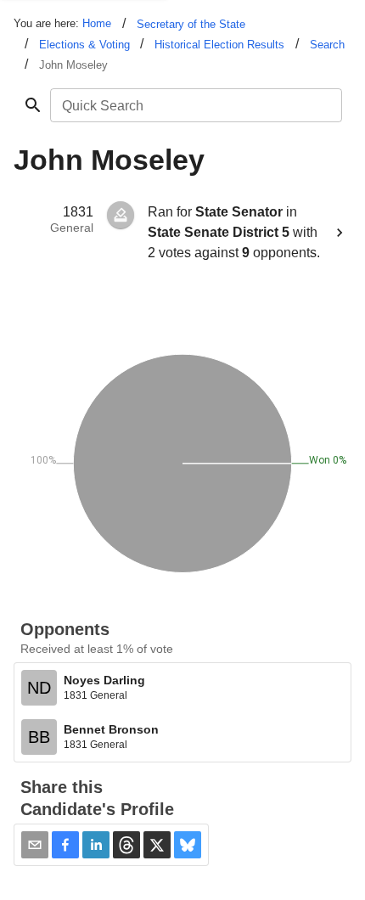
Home (96, 23)
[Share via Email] (34, 844)
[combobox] (194, 105)
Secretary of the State (191, 24)
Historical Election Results (219, 44)
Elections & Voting (84, 44)
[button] (65, 844)
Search (327, 44)
